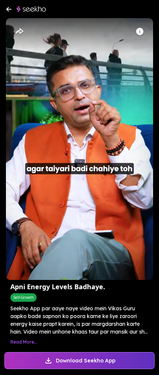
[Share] (19, 31)
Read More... (23, 342)
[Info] (139, 31)
